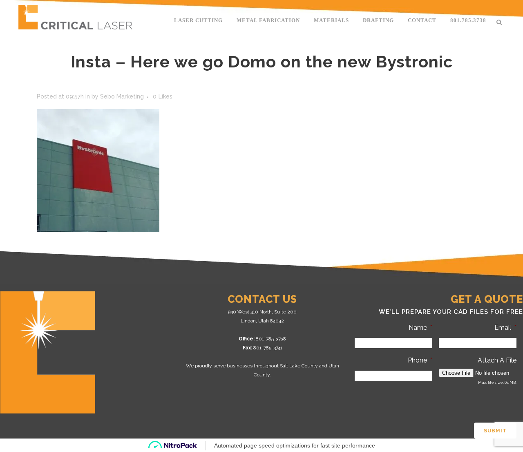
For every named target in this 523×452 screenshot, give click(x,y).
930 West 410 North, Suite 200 (262, 312)
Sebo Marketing (122, 96)
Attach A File (497, 360)
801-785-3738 (271, 339)
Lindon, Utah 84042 (262, 321)
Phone (420, 360)
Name (420, 327)
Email (505, 327)
